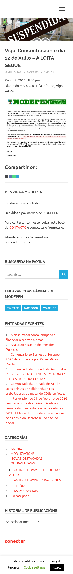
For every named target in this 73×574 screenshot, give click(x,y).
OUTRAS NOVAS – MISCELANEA (37, 479)
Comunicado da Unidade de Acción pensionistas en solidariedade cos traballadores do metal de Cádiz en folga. (35, 388)
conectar (15, 541)
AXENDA (49, 72)
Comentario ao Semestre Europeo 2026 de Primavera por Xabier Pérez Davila (33, 359)
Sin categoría (20, 496)
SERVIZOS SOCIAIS (24, 491)
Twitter (13, 308)
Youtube (49, 308)
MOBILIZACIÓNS (23, 453)
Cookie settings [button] (34, 567)
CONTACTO (17, 227)
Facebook (31, 308)
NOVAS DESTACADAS (27, 458)
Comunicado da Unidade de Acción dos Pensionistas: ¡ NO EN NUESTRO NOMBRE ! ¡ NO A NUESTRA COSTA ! (36, 374)
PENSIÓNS (18, 486)
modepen (33, 72)
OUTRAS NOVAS (23, 463)
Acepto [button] (57, 567)
